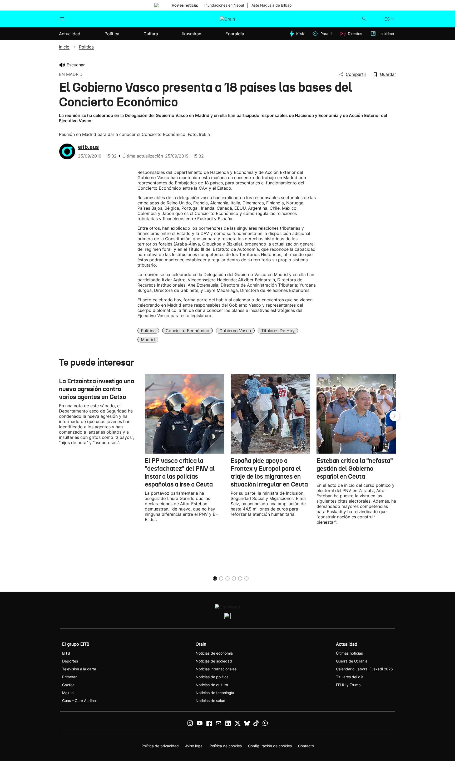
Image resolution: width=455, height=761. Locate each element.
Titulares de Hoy (278, 330)
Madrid (148, 339)
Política (148, 330)
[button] (394, 416)
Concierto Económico (187, 330)
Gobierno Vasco (235, 330)
